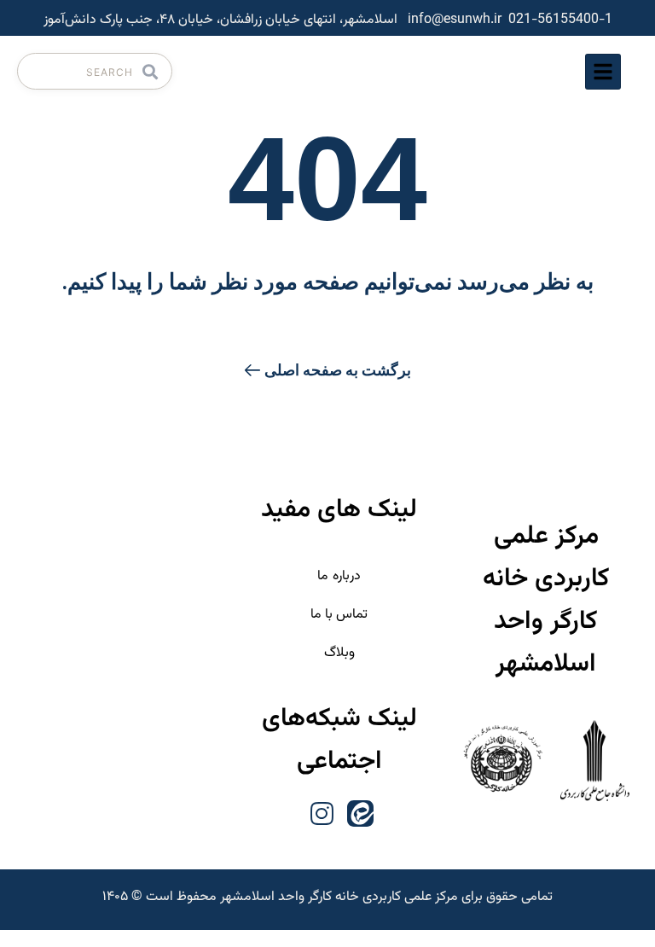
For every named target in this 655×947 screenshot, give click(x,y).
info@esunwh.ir (454, 20)
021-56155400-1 (560, 20)
